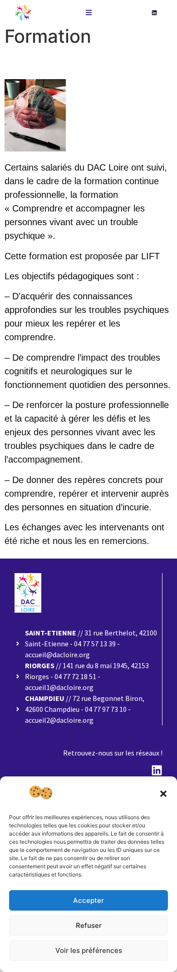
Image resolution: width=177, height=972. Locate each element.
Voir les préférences (88, 950)
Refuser (89, 925)
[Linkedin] (154, 12)
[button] (163, 793)
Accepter (88, 900)
